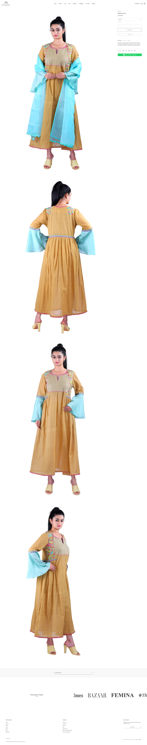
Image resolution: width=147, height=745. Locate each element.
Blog (6, 730)
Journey (7, 723)
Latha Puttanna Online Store (12, 741)
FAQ (63, 727)
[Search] (141, 3)
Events (7, 728)
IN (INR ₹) (137, 3)
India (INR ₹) (7, 738)
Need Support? (58, 672)
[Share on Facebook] (123, 51)
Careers (64, 725)
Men (65, 3)
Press (7, 727)
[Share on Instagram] (132, 51)
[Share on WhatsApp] (129, 51)
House (7, 725)
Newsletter (7, 732)
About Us (64, 722)
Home (55, 3)
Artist (7, 722)
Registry (93, 3)
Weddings (81, 3)
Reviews (129, 40)
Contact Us (65, 723)
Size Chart (124, 40)
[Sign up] (140, 727)
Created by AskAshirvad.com (21, 741)
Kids (69, 3)
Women (60, 3)
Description (120, 40)
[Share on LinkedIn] (135, 51)
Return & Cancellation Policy (67, 730)
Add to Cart (129, 29)
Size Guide (119, 21)
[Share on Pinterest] (126, 51)
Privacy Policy (65, 728)
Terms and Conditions (66, 732)
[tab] (120, 40)
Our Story (88, 3)
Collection (75, 3)
